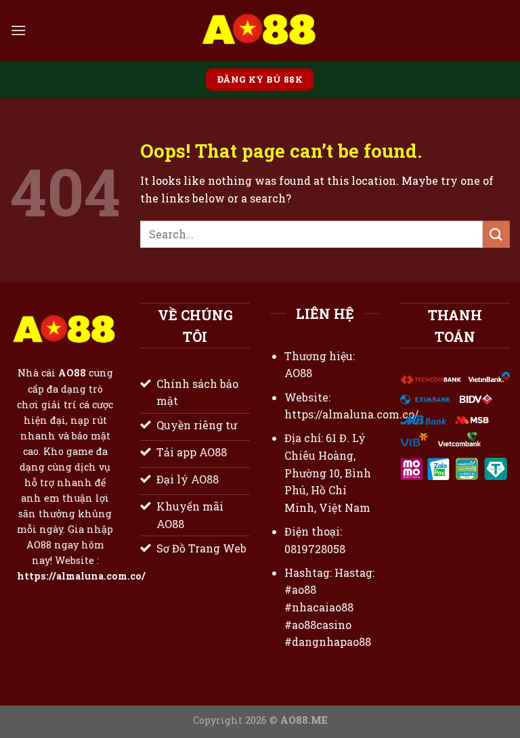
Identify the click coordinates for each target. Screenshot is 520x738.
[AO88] (260, 30)
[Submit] (496, 234)
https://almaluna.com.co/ (81, 576)
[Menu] (18, 30)
